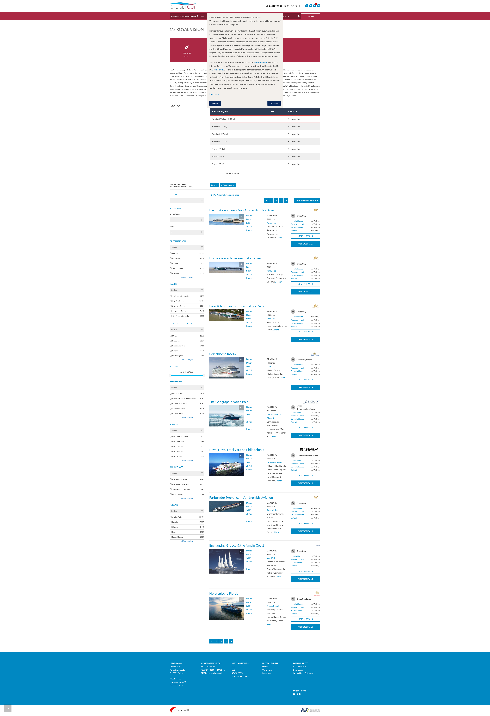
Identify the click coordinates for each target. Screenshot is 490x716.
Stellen (265, 667)
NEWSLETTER (237, 673)
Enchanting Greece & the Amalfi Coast (236, 545)
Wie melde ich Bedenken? (303, 673)
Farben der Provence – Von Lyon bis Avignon (241, 497)
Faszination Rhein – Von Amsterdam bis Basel (242, 210)
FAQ (233, 670)
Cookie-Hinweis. (260, 62)
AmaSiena (271, 223)
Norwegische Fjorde (223, 593)
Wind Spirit (272, 558)
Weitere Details (305, 244)
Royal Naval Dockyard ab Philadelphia (236, 450)
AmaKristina (272, 510)
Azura (269, 366)
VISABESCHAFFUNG (239, 676)
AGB (233, 667)
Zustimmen (274, 103)
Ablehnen (215, 103)
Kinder (173, 226)
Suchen (311, 16)
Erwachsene (175, 214)
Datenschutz (298, 670)
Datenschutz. (218, 69)
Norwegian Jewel (274, 462)
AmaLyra (271, 318)
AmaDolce (271, 270)
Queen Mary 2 (273, 606)
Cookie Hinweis (299, 667)
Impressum (266, 673)
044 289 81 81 (275, 6)
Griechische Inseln (222, 354)
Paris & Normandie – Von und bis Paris (236, 306)
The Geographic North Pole (228, 402)
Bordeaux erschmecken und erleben (235, 258)
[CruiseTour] (183, 8)
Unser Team (267, 670)
